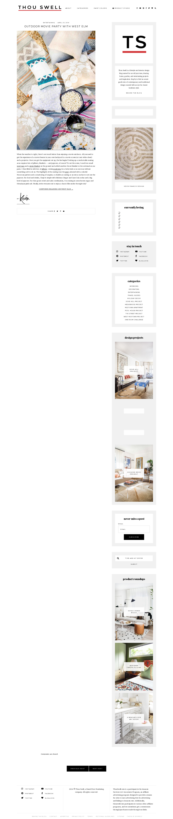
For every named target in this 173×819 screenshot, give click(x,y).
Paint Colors (100, 8)
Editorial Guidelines (105, 816)
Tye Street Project (134, 314)
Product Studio (122, 8)
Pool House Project (134, 310)
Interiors (134, 286)
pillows (44, 169)
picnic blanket (35, 166)
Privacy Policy (78, 816)
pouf (67, 172)
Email (120, 524)
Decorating (134, 289)
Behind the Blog (134, 93)
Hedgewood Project (134, 304)
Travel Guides (134, 295)
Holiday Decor (133, 298)
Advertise (64, 816)
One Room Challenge (134, 320)
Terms (90, 816)
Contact (53, 816)
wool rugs (21, 166)
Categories (82, 8)
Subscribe (134, 537)
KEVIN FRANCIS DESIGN (134, 186)
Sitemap (120, 816)
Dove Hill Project (134, 301)
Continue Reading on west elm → (56, 189)
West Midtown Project (134, 317)
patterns (57, 169)
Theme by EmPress (134, 816)
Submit (134, 564)
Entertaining (49, 22)
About (68, 8)
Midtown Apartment (134, 307)
